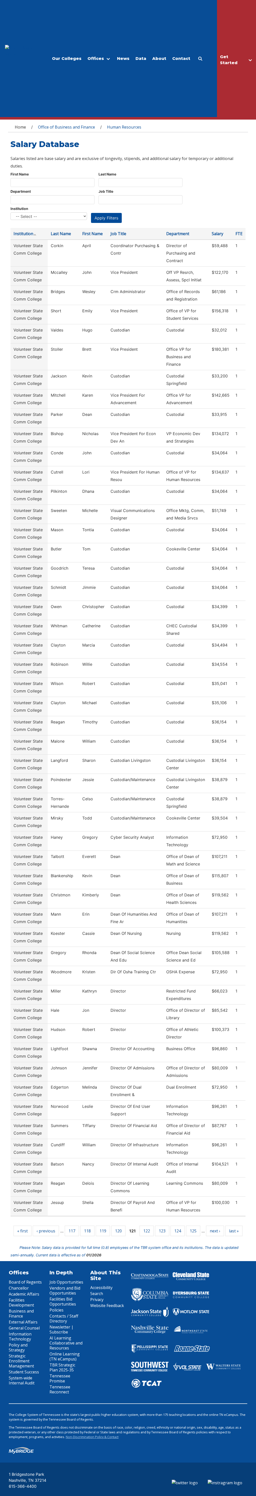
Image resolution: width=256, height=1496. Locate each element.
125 (193, 1231)
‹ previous (45, 1231)
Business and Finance (21, 1313)
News (123, 58)
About (159, 58)
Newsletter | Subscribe (62, 1329)
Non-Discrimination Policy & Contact (92, 1437)
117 (71, 1231)
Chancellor (19, 1288)
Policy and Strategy (18, 1347)
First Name (19, 174)
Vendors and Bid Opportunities (65, 1290)
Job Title (105, 191)
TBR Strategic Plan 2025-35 (62, 1367)
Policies (57, 1310)
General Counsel (24, 1328)
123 (162, 1231)
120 (118, 1231)
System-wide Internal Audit (21, 1380)
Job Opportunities (66, 1282)
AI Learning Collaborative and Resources (66, 1343)
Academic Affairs (24, 1294)
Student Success (24, 1372)
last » (234, 1231)
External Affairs (23, 1322)
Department (20, 191)
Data (141, 58)
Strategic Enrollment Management (21, 1361)
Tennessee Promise (60, 1378)
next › (215, 1231)
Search (96, 1293)
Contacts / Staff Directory (64, 1318)
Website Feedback (107, 1305)
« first (22, 1231)
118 (87, 1231)
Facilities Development (21, 1302)
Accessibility (101, 1287)
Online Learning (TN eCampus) (65, 1356)
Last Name (107, 174)
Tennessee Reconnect (60, 1389)
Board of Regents (25, 1282)
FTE (239, 233)
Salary (217, 233)
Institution (19, 208)
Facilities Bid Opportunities (63, 1301)
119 (103, 1231)
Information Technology (20, 1336)
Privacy (97, 1299)
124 (177, 1231)
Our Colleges (67, 58)
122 (146, 1231)
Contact (181, 58)
